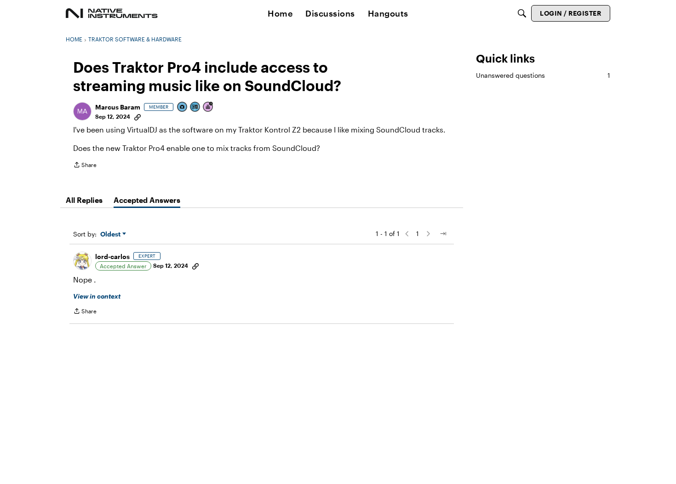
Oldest (111, 234)
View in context (96, 296)
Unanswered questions (543, 75)
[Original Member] (195, 107)
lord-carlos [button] (112, 256)
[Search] (522, 13)
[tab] (84, 200)
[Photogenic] (182, 107)
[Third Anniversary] (208, 107)
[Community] (112, 13)
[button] (82, 111)
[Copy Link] (137, 116)
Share (85, 165)
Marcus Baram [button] (117, 107)
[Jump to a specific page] (442, 233)
